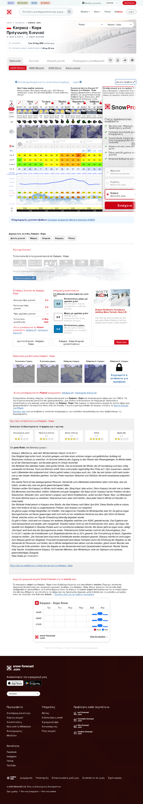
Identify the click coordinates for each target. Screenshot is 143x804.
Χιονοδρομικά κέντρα (18, 713)
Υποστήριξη (42, 777)
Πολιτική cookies (49, 791)
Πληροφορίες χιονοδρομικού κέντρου (93, 60)
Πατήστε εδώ (19, 411)
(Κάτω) (54, 67)
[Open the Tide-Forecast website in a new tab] (34, 3)
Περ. (11, 133)
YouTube (11, 765)
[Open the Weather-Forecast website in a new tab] (45, 3)
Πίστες (72, 238)
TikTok (10, 760)
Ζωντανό (34, 60)
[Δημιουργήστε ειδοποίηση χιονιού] (118, 60)
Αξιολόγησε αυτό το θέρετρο (26, 571)
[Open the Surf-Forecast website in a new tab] (11, 3)
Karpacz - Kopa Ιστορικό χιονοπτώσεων (71, 342)
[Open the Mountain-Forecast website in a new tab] (22, 3)
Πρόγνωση (15, 60)
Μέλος (45, 713)
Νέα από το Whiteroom (19, 726)
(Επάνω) (17, 67)
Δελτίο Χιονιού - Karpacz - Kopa (31, 342)
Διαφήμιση (26, 777)
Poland (20, 23)
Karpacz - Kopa (34, 23)
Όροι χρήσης (12, 791)
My (119, 11)
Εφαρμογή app (50, 722)
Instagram (11, 756)
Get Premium (129, 3)
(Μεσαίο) (36, 67)
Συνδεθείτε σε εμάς (93, 777)
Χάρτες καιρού (73, 67)
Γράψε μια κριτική (54, 571)
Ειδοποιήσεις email (52, 717)
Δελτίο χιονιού (18, 238)
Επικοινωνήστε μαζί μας (65, 777)
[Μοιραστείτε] (125, 60)
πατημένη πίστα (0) (86, 392)
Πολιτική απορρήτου (30, 791)
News (96, 11)
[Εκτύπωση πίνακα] (132, 60)
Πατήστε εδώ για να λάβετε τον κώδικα (74, 594)
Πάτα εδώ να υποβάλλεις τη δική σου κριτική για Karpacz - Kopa (41, 565)
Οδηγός (33, 238)
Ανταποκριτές (49, 726)
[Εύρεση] (69, 11)
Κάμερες (59, 238)
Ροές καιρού (48, 731)
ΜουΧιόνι (12, 735)
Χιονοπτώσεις (14, 722)
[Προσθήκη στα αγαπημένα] (110, 60)
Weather (84, 11)
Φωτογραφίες (14, 731)
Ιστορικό (46, 238)
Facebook (11, 752)
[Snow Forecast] (9, 11)
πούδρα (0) (31, 330)
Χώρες (9, 23)
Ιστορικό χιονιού (56, 60)
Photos (108, 11)
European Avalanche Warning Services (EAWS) (71, 219)
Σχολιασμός (115, 777)
